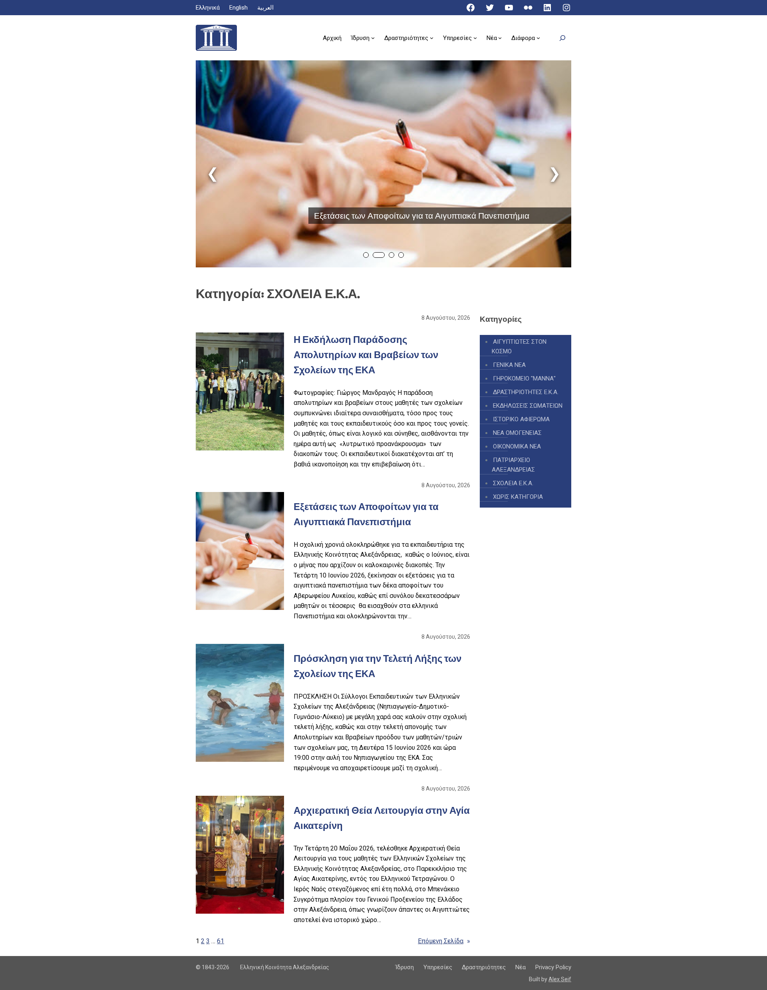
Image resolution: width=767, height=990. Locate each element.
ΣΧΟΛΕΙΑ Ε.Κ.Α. (513, 483)
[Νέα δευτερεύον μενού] (500, 38)
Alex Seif (559, 979)
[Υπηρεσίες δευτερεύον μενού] (475, 38)
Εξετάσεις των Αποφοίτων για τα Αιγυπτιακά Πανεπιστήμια (421, 216)
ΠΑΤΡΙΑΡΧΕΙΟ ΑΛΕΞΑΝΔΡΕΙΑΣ (513, 464)
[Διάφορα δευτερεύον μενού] (538, 38)
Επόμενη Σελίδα (444, 941)
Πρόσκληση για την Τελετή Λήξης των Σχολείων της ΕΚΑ (377, 666)
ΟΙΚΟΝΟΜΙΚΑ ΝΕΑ (517, 446)
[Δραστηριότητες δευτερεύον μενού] (431, 38)
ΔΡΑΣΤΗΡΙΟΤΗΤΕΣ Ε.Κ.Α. (525, 392)
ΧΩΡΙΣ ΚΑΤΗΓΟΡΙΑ (518, 496)
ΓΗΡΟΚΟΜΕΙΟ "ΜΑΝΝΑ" (524, 378)
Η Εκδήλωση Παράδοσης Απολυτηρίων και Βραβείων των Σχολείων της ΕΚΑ (366, 355)
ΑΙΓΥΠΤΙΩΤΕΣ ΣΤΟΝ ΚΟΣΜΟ (519, 346)
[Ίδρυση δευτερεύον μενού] (373, 38)
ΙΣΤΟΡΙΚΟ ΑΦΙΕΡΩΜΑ (521, 419)
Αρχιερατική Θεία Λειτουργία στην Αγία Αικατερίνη (382, 818)
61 (220, 941)
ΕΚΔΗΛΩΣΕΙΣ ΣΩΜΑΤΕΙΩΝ (527, 405)
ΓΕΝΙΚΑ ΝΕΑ (509, 365)
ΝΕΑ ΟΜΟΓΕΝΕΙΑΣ (517, 432)
